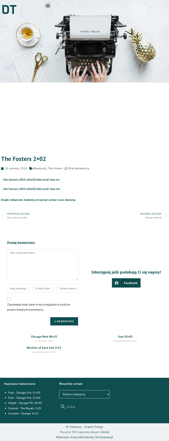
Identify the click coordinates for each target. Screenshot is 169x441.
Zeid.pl (105, 432)
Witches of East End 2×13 (44, 348)
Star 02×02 (125, 336)
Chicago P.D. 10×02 (30, 403)
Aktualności (40, 168)
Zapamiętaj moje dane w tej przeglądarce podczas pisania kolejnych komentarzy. (38, 307)
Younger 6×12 (30, 413)
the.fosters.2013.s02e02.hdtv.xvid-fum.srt (31, 179)
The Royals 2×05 (30, 408)
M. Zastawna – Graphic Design (84, 427)
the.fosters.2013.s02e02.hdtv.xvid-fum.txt (31, 189)
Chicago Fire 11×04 (28, 398)
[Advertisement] (84, 113)
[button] (47, 5)
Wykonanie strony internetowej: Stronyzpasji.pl (84, 437)
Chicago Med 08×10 (44, 336)
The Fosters (55, 168)
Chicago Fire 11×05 (28, 392)
